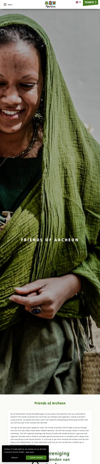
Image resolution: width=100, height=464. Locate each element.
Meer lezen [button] (30, 452)
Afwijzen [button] (14, 458)
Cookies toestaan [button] (36, 458)
